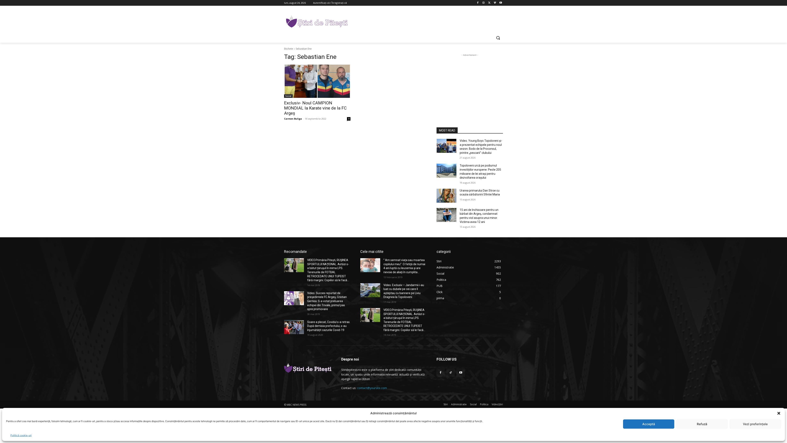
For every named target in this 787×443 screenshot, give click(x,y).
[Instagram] (483, 3)
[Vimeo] (494, 3)
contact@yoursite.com (372, 388)
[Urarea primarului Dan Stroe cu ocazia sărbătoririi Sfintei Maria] (446, 196)
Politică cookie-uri (21, 435)
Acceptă (648, 424)
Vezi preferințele (755, 424)
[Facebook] (477, 3)
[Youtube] (500, 3)
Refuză (702, 424)
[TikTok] (451, 373)
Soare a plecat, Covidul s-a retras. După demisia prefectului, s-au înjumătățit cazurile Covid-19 (328, 326)
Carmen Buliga (293, 118)
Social (288, 96)
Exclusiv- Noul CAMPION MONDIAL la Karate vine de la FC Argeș (315, 108)
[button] (779, 413)
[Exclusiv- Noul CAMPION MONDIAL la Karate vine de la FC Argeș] (317, 81)
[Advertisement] (424, 20)
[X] (489, 3)
